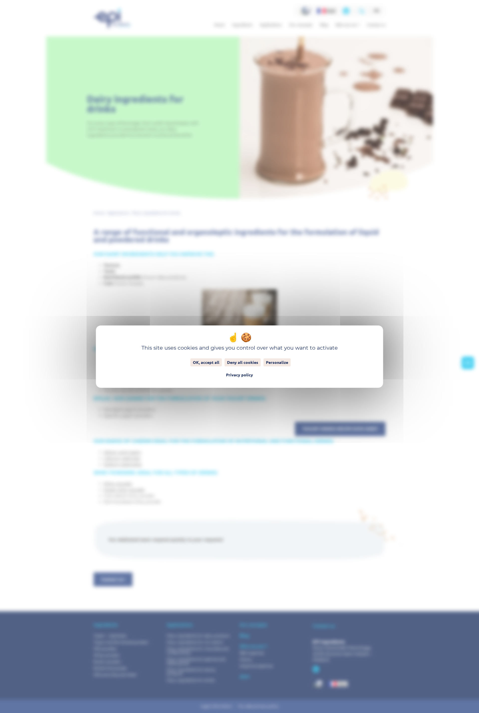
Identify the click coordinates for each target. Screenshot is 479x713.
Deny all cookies (242, 362)
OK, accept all (206, 362)
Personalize (277, 362)
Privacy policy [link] (239, 375)
